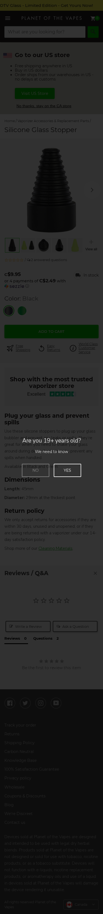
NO (35, 470)
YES (67, 470)
